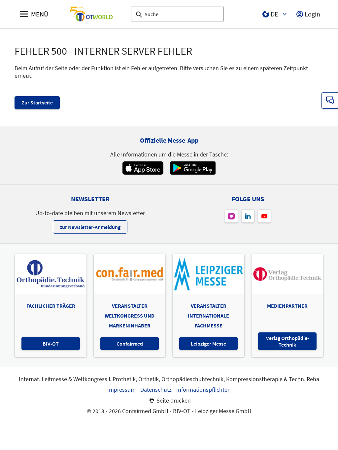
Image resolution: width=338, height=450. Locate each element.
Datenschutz (156, 389)
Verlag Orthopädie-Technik (287, 341)
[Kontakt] (329, 100)
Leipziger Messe (208, 343)
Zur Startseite (37, 102)
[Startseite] (91, 14)
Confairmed (130, 343)
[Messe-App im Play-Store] (193, 168)
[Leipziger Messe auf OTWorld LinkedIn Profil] (247, 216)
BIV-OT (51, 343)
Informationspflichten (203, 389)
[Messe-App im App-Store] (142, 168)
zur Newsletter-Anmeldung (90, 227)
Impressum (121, 389)
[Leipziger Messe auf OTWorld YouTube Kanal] (264, 216)
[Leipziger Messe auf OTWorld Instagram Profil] (231, 216)
